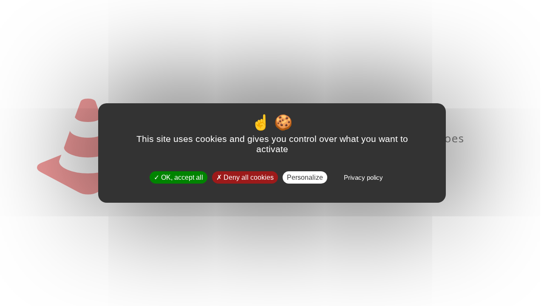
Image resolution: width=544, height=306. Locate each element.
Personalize (305, 177)
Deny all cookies (248, 177)
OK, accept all (181, 177)
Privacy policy (363, 177)
